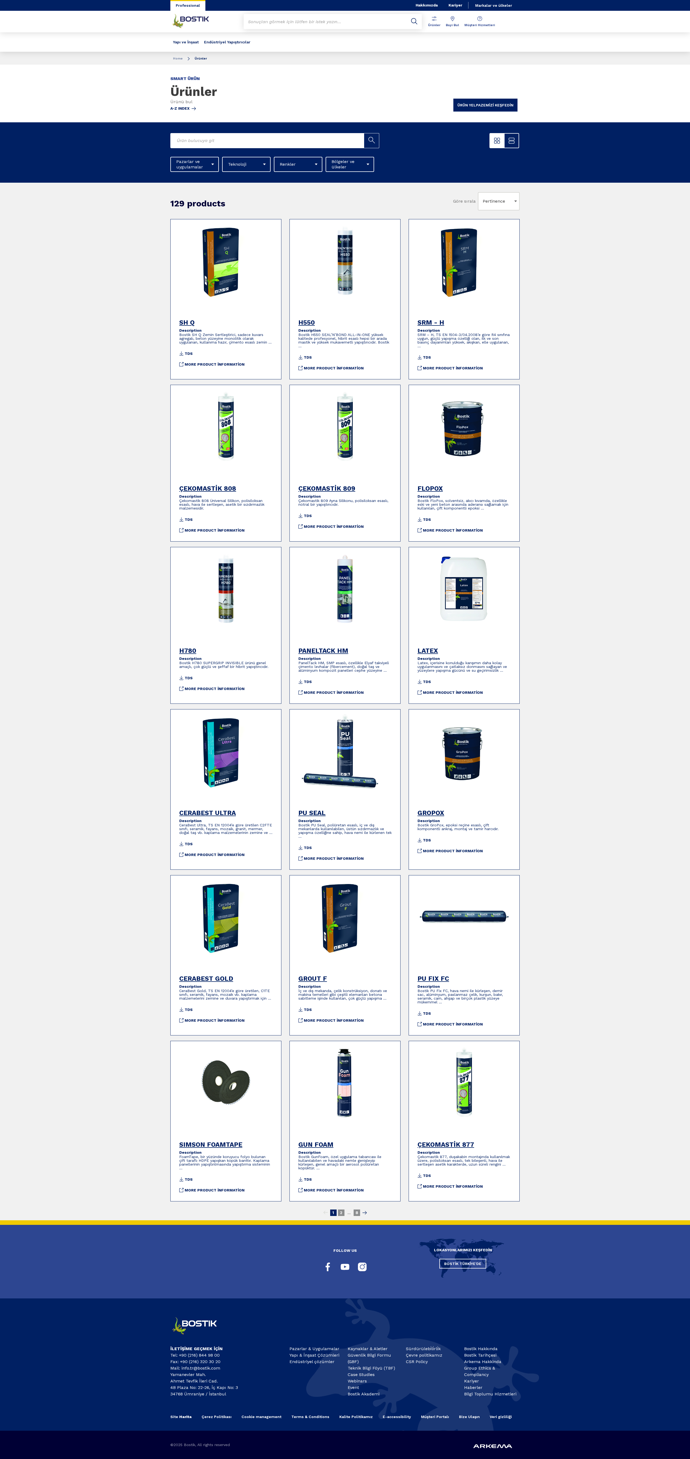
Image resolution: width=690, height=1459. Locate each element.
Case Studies (361, 1374)
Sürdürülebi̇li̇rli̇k (423, 1348)
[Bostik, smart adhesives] (199, 1336)
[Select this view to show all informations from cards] (511, 140)
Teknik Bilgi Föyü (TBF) (371, 1368)
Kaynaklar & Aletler (368, 1348)
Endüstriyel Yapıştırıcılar (227, 42)
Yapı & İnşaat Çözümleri (314, 1355)
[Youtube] (345, 1267)
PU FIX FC (433, 978)
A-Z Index (179, 108)
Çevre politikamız (424, 1355)
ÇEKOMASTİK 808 (207, 488)
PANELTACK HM (323, 650)
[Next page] (364, 1213)
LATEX (428, 650)
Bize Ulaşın (469, 1417)
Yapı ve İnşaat (186, 42)
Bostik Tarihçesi (480, 1355)
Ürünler (434, 25)
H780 (187, 650)
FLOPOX (430, 488)
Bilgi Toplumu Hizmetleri (490, 1393)
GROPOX (431, 813)
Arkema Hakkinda (482, 1361)
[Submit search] (414, 21)
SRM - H (431, 322)
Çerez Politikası (217, 1417)
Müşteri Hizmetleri (479, 25)
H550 (306, 322)
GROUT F (312, 978)
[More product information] (226, 260)
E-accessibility (397, 1417)
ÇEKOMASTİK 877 (446, 1144)
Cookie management (261, 1417)
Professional (188, 5)
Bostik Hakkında (481, 1348)
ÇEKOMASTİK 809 (326, 488)
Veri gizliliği (501, 1417)
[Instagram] (362, 1267)
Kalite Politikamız (356, 1417)
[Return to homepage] (194, 21)
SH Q (187, 322)
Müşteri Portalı (435, 1417)
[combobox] (484, 201)
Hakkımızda (427, 5)
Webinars (357, 1381)
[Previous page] (325, 1213)
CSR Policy (417, 1361)
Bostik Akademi (364, 1393)
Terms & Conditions (310, 1417)
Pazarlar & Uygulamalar (314, 1348)
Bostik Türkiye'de (462, 1264)
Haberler (473, 1387)
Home (178, 58)
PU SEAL (312, 813)
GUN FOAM (315, 1144)
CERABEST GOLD (206, 978)
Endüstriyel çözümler (311, 1361)
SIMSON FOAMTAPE (210, 1144)
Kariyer (455, 5)
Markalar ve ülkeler (493, 5)
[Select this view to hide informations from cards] (497, 140)
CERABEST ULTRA (207, 813)
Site (181, 1417)
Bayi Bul (452, 25)
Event (353, 1387)
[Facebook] (327, 1267)
